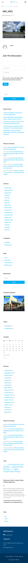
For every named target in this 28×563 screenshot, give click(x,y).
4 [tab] (17, 314)
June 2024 (7, 197)
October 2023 (7, 217)
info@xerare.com (9, 547)
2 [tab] (12, 314)
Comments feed (8, 262)
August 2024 (7, 193)
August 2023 (7, 222)
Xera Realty (15, 471)
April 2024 (7, 202)
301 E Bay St (9, 6)
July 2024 (6, 195)
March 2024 (7, 205)
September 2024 (8, 190)
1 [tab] (10, 314)
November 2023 (8, 215)
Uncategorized (8, 245)
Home (4, 6)
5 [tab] (19, 314)
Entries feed (7, 260)
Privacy (6, 521)
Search (14, 98)
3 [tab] (15, 314)
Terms (6, 518)
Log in (6, 257)
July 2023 (6, 224)
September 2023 (8, 220)
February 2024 (8, 207)
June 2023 (7, 227)
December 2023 (8, 212)
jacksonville (12, 469)
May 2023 (7, 229)
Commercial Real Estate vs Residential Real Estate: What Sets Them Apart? (13, 153)
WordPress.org (8, 265)
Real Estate (7, 242)
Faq (5, 516)
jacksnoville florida (13, 468)
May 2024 (7, 200)
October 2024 (7, 188)
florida (11, 467)
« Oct (4, 357)
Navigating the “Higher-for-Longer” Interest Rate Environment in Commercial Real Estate (13, 132)
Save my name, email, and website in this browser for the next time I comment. (13, 78)
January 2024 (7, 210)
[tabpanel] (14, 303)
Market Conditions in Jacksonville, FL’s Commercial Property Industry (13, 172)
